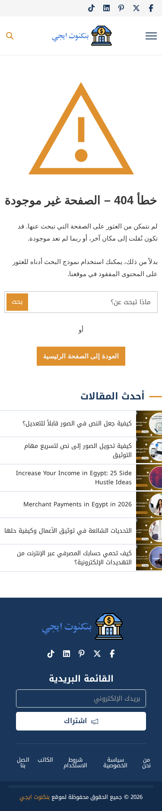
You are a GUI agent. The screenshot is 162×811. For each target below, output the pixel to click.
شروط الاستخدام (75, 762)
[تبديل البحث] (9, 36)
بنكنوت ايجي (34, 797)
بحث (17, 302)
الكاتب (45, 760)
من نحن (146, 762)
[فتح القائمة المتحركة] (151, 35)
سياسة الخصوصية (115, 762)
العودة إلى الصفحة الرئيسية (81, 356)
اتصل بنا (23, 762)
